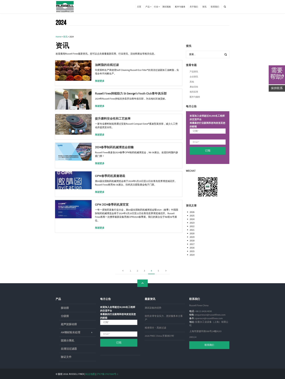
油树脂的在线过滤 (107, 65)
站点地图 (90, 374)
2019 (192, 237)
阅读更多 (99, 81)
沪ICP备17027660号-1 (107, 374)
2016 (192, 247)
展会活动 (194, 87)
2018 (192, 240)
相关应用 (194, 92)
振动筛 (65, 308)
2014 (192, 254)
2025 (192, 215)
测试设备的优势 (153, 307)
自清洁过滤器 (69, 349)
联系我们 (209, 345)
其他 (192, 81)
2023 (192, 222)
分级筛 (65, 316)
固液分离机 (67, 340)
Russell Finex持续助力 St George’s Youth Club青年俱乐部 (131, 94)
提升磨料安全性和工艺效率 (113, 119)
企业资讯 (194, 76)
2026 (192, 212)
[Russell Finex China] (65, 6)
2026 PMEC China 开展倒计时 (159, 336)
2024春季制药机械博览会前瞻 (114, 147)
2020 (192, 233)
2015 (192, 251)
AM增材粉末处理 (70, 332)
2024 (192, 219)
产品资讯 (194, 71)
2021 (192, 230)
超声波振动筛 (69, 324)
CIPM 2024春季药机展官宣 (112, 205)
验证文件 (66, 357)
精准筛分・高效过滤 (155, 327)
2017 (192, 244)
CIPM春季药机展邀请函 (110, 176)
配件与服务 (195, 97)
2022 (192, 226)
